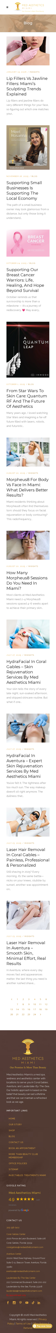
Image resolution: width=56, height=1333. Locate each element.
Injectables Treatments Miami (27, 1175)
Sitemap (13, 1169)
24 (34, 1014)
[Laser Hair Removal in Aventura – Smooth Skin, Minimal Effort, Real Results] (28, 902)
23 (29, 1014)
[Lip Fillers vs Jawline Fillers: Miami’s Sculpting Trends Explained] (28, 38)
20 (11, 1014)
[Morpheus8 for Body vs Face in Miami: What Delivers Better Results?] (28, 439)
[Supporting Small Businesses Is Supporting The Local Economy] (28, 127)
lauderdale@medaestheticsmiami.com (24, 1291)
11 (40, 1004)
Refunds (28, 1327)
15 (23, 1009)
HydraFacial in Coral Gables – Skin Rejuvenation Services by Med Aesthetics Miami (26, 672)
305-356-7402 (12, 1227)
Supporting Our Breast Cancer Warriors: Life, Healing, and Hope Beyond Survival (25, 280)
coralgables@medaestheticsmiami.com (24, 1247)
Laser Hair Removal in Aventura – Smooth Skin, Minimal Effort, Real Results (26, 953)
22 (23, 1014)
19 (46, 1009)
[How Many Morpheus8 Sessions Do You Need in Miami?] (28, 532)
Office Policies (18, 1163)
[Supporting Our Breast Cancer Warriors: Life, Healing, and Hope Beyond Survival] (28, 231)
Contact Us (16, 1142)
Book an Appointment (22, 1148)
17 (34, 1009)
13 (11, 1009)
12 (46, 1004)
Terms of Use (23, 1323)
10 (34, 1004)
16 (29, 1009)
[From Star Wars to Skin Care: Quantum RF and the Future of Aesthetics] (28, 323)
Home (12, 1118)
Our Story (15, 1124)
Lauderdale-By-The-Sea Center (20, 1278)
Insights (34, 72)
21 (17, 1014)
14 (17, 1009)
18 (40, 1009)
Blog (34, 176)
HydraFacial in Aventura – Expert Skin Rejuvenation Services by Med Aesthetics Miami (24, 766)
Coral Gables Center (15, 1234)
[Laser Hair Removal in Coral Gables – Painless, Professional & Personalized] (28, 809)
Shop (12, 1130)
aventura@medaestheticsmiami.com (23, 1271)
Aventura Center (13, 1254)
